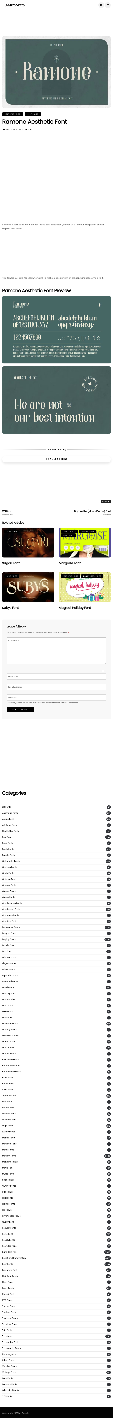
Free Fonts (7, 1011)
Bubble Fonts (8, 855)
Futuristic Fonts (10, 1023)
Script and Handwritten (14, 1258)
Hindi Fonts (7, 1077)
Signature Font (9, 1270)
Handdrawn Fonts (11, 1065)
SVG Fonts (7, 1300)
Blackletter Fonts (10, 831)
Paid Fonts (7, 1192)
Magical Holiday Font (75, 607)
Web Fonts (7, 1378)
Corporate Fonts (10, 915)
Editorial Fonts (9, 957)
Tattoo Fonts (8, 1306)
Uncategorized (9, 1354)
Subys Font (10, 607)
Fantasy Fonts (9, 993)
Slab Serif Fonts (10, 1276)
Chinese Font (9, 879)
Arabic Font (8, 819)
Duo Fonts (7, 951)
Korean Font (8, 1107)
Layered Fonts (9, 1113)
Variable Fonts (9, 1366)
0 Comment (11, 129)
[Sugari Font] (28, 542)
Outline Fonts (9, 1186)
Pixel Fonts (7, 1198)
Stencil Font (8, 1294)
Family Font (8, 987)
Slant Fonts (8, 1282)
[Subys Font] (28, 587)
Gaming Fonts (9, 1029)
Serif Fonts (33, 114)
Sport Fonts (8, 1288)
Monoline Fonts (10, 1162)
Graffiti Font (8, 1047)
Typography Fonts (11, 1348)
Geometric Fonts (11, 1035)
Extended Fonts (10, 981)
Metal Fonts (8, 1150)
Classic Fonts (9, 891)
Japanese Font (9, 1095)
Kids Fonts (7, 1101)
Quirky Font (8, 1222)
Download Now (56, 459)
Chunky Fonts (9, 885)
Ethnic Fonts (8, 969)
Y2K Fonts (7, 1396)
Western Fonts (9, 1384)
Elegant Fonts (9, 963)
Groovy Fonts (9, 1053)
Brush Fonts (8, 849)
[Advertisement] (56, 16)
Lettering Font (9, 1120)
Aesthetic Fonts (12, 114)
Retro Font (7, 1234)
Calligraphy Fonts (11, 861)
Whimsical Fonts (10, 1390)
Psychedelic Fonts (11, 1216)
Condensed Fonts (11, 909)
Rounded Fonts (10, 1246)
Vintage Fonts (9, 1372)
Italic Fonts (7, 1089)
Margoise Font (70, 563)
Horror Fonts (8, 1083)
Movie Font (7, 1168)
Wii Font (7, 513)
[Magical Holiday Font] (85, 587)
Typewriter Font (10, 1342)
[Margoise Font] (85, 542)
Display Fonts (69, 531)
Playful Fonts (8, 1204)
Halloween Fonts (10, 1059)
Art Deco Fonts (9, 825)
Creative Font (9, 921)
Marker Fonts (8, 1138)
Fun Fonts (7, 1017)
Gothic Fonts (8, 1041)
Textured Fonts (10, 1318)
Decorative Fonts (11, 927)
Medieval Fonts (10, 1144)
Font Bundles (8, 999)
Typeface (7, 1336)
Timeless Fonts (10, 1324)
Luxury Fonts (8, 1132)
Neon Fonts (8, 1180)
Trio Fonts (7, 1330)
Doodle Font (8, 945)
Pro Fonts (7, 1210)
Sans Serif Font (9, 1252)
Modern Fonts (87, 531)
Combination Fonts (12, 903)
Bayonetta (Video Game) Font (92, 513)
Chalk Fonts (8, 873)
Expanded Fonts (10, 975)
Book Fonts (7, 843)
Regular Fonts (9, 1228)
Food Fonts (7, 1005)
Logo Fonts (7, 1126)
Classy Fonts (8, 897)
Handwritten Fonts (92, 576)
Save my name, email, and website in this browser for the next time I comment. (43, 703)
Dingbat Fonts (9, 933)
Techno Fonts (9, 1312)
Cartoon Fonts (9, 867)
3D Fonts (6, 807)
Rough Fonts (8, 1240)
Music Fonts (8, 1174)
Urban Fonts (8, 1360)
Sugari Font (11, 563)
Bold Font (7, 837)
